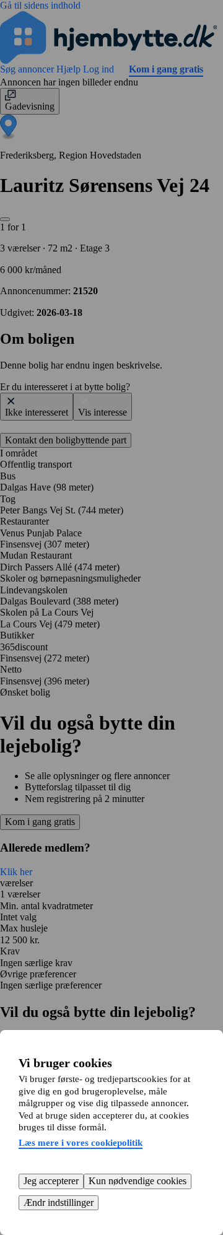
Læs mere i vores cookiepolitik (80, 1143)
